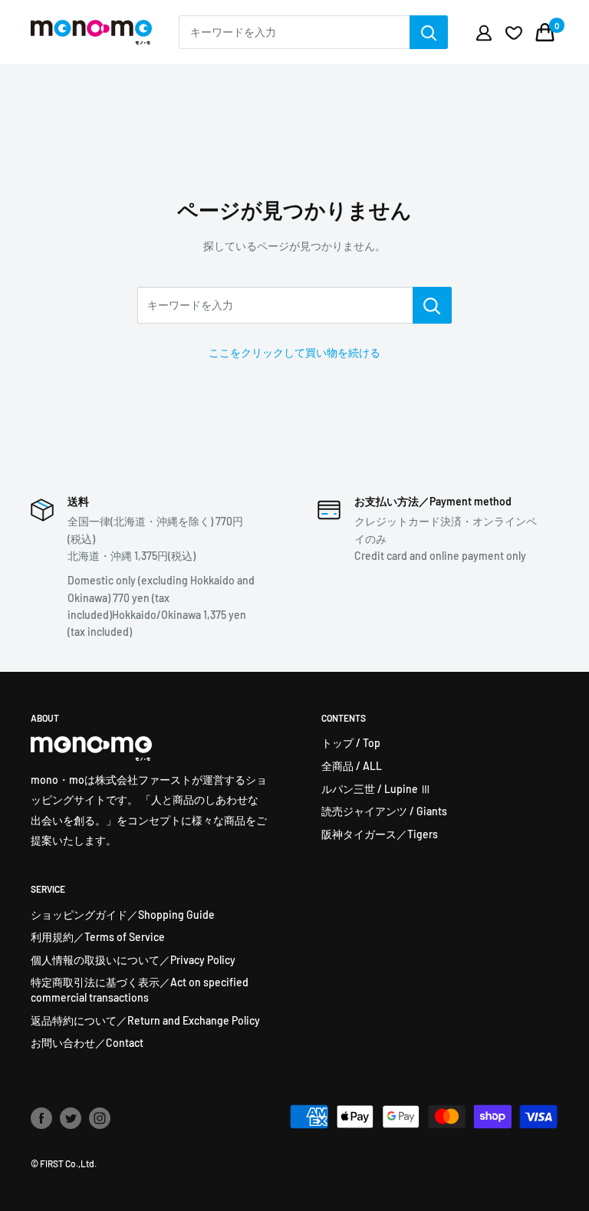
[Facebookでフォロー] (41, 1118)
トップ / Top (350, 742)
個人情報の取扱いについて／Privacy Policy (133, 959)
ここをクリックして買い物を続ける (294, 352)
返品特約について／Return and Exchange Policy (145, 1020)
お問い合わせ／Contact (87, 1042)
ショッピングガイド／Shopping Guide (123, 914)
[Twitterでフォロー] (70, 1118)
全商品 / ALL (351, 765)
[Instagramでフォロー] (99, 1118)
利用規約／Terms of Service (98, 936)
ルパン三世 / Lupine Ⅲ (376, 788)
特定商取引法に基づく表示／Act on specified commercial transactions (139, 990)
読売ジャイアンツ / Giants (384, 811)
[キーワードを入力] (432, 305)
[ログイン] (484, 32)
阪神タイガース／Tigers (379, 834)
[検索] (429, 32)
